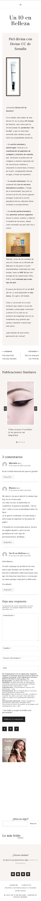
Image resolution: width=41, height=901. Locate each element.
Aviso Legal (20, 891)
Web (5, 668)
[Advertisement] (20, 789)
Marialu (13, 463)
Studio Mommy (20, 897)
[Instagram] (18, 874)
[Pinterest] (23, 874)
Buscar (33, 823)
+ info (32, 680)
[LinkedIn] (28, 874)
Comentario (9, 615)
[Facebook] (13, 874)
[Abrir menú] (20, 4)
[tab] (16, 442)
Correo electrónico (12, 658)
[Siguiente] (35, 408)
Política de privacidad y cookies (20, 888)
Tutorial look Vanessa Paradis (9, 355)
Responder (8, 477)
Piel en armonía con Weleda (32, 355)
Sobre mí (14, 885)
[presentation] (20, 403)
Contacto (26, 885)
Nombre (7, 648)
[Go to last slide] (5, 408)
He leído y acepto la (16, 711)
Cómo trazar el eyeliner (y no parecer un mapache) (20, 432)
